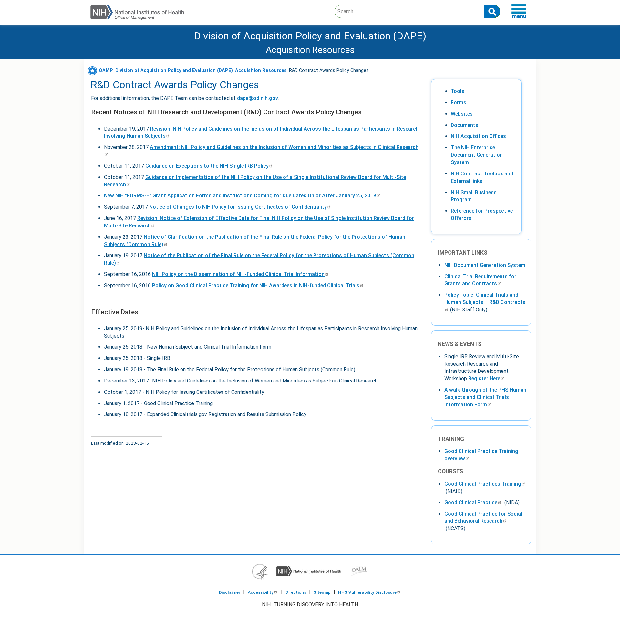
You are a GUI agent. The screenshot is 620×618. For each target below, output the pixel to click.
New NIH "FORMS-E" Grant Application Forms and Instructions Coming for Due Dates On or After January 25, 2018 (240, 196)
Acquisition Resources (261, 70)
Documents (464, 125)
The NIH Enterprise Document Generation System (477, 154)
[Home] (137, 13)
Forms (458, 103)
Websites (462, 114)
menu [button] (519, 16)
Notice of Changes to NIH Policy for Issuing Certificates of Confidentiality (238, 207)
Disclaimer (229, 592)
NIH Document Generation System (484, 265)
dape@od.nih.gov (257, 98)
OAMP (105, 70)
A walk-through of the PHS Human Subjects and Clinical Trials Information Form (485, 397)
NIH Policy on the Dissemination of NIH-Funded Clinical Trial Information (238, 274)
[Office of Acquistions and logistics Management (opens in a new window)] (359, 571)
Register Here (484, 378)
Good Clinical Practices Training (482, 484)
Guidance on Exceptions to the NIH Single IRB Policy (207, 166)
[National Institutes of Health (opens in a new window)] (308, 571)
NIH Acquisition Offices (478, 136)
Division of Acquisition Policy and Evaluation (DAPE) (310, 36)
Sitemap (322, 592)
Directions (295, 592)
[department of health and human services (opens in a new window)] (260, 571)
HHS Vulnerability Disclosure (367, 592)
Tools (457, 91)
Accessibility (261, 592)
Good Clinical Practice (470, 502)
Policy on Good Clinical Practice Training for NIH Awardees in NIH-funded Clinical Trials (255, 285)
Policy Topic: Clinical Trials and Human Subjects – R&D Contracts (484, 298)
